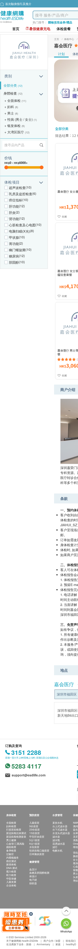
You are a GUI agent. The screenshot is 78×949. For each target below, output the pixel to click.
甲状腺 (14, 237)
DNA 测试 (11, 868)
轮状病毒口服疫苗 (39, 850)
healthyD (71, 944)
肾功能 (14, 218)
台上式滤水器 (59, 826)
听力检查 (11, 875)
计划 (61, 53)
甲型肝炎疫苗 (36, 836)
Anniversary (43, 944)
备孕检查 (11, 850)
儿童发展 (11, 881)
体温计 (33, 876)
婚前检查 (11, 847)
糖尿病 (14, 256)
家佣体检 (11, 864)
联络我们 (71, 940)
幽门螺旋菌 (17, 249)
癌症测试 (11, 861)
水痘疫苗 (34, 847)
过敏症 (10, 854)
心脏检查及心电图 (22, 225)
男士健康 (11, 840)
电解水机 (57, 850)
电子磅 (33, 879)
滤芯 (54, 847)
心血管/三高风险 (15, 843)
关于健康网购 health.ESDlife (22, 940)
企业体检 (11, 885)
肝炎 (12, 212)
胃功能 (14, 243)
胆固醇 (14, 262)
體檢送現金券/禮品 (60, 22)
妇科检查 (11, 826)
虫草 (75, 833)
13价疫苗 (34, 833)
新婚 (28, 944)
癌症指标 (15, 200)
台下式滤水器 (59, 829)
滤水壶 (56, 836)
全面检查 (11, 822)
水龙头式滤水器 (61, 833)
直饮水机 (57, 822)
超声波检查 (17, 187)
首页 (15, 28)
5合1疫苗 (34, 840)
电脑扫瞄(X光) (19, 231)
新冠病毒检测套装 (16, 836)
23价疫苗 (34, 829)
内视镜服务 (12, 857)
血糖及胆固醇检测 (39, 872)
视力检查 (11, 871)
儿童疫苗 (34, 822)
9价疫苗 (33, 826)
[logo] (12, 23)
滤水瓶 (56, 840)
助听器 (33, 883)
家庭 (58, 944)
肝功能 (14, 206)
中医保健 (11, 878)
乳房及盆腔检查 (20, 193)
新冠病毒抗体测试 (16, 833)
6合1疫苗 (34, 843)
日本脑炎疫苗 (36, 854)
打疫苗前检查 (13, 829)
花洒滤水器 (58, 843)
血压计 (33, 869)
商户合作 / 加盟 (51, 940)
